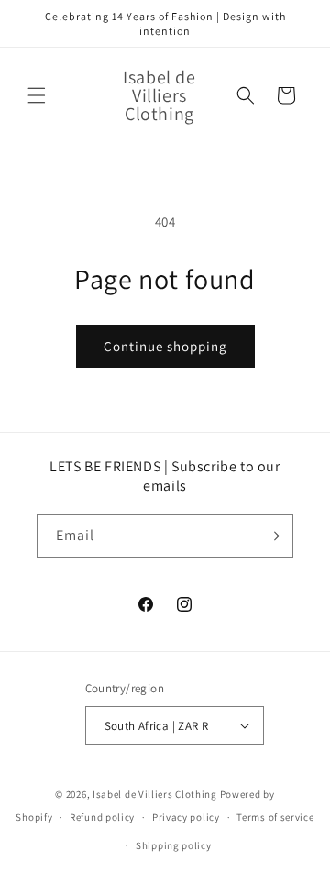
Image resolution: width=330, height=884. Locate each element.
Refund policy (102, 817)
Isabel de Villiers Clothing (155, 794)
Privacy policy (186, 817)
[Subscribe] (272, 536)
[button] (36, 95)
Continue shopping (165, 346)
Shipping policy (174, 845)
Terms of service (275, 817)
